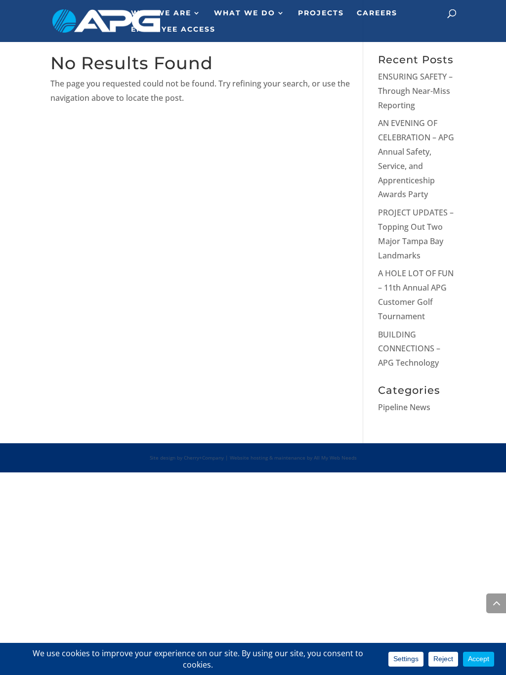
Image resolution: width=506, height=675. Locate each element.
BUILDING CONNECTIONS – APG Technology (409, 349)
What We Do (244, 13)
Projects (321, 13)
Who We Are (161, 13)
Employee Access (173, 30)
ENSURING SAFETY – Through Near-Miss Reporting (415, 91)
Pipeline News (404, 407)
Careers (377, 13)
